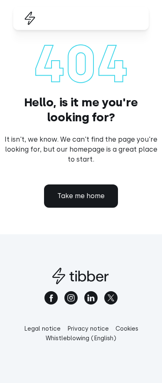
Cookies (126, 328)
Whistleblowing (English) (81, 338)
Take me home (81, 196)
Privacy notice (88, 328)
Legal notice (42, 328)
